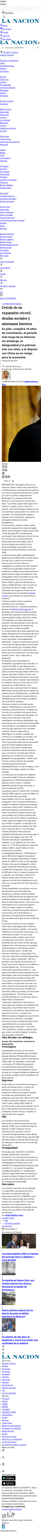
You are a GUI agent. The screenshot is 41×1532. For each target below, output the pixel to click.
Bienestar (4, 123)
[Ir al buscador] (4, 16)
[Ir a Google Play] (8, 1479)
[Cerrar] (38, 43)
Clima (2, 63)
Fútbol (2, 150)
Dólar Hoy (4, 79)
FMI (6, 1220)
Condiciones (7, 1509)
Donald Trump (8, 1218)
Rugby (2, 152)
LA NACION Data (7, 66)
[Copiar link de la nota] (3, 473)
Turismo (3, 169)
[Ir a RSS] (3, 1472)
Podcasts (4, 182)
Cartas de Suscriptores (10, 142)
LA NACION (7, 304)
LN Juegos (4, 166)
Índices (3, 93)
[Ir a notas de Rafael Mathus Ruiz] (20, 375)
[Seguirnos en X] (3, 1458)
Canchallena (5, 158)
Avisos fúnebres (7, 212)
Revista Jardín (6, 247)
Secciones (7, 29)
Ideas (2, 226)
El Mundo (17, 304)
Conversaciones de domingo (12, 220)
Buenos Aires (5, 109)
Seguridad (4, 112)
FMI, (14, 609)
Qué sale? (4, 193)
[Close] (3, 1346)
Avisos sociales (6, 215)
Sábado (3, 223)
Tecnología (4, 171)
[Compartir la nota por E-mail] (8, 476)
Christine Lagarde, (23, 609)
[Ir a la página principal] (20, 22)
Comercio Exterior (8, 87)
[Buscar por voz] (37, 47)
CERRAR (3, 1)
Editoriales (4, 136)
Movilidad (4, 90)
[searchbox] (20, 47)
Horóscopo (5, 174)
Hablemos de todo (8, 128)
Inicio (5, 25)
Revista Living (6, 242)
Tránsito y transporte (9, 60)
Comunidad (5, 120)
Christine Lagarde (12, 1223)
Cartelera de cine (7, 196)
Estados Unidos (6, 101)
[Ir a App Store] (8, 1485)
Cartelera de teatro (8, 198)
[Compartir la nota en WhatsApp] (6, 470)
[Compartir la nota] (3, 470)
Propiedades (5, 85)
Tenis (2, 155)
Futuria (3, 77)
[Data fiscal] (3, 1528)
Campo (3, 82)
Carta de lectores (7, 217)
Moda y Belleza (6, 185)
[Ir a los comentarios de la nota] (6, 466)
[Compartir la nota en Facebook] (3, 476)
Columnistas (5, 139)
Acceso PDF (5, 207)
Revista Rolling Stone (9, 245)
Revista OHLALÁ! (7, 234)
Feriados (3, 177)
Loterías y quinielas (8, 180)
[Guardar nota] (3, 466)
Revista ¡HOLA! (6, 236)
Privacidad (16, 1509)
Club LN (6, 36)
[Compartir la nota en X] (6, 476)
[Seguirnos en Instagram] (3, 1465)
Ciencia (3, 125)
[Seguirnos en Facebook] (3, 1451)
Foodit (5, 32)
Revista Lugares (7, 239)
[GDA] (8, 1517)
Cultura (3, 117)
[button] (20, 170)
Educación (4, 114)
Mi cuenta (7, 39)
